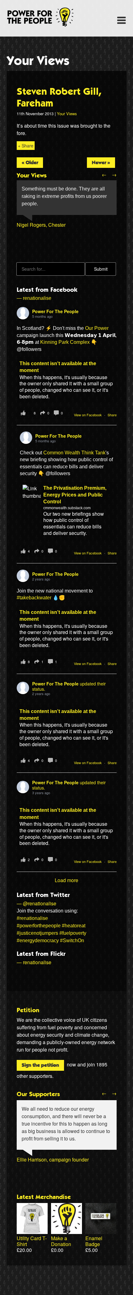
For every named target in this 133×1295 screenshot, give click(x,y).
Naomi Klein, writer (37, 1166)
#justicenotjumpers (37, 933)
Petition (28, 1010)
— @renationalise (36, 903)
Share (112, 414)
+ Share (25, 145)
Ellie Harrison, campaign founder (53, 1159)
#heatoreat (73, 925)
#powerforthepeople (39, 925)
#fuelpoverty (72, 933)
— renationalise (34, 298)
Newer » (101, 162)
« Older (30, 162)
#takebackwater (34, 597)
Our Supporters (38, 1094)
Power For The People (47, 17)
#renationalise (32, 918)
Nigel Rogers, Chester (41, 224)
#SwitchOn (72, 940)
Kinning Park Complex (65, 342)
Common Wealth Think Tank (74, 452)
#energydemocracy (38, 940)
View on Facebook (88, 414)
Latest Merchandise (44, 1197)
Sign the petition (40, 1065)
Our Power (97, 328)
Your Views (38, 61)
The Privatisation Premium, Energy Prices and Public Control (74, 495)
